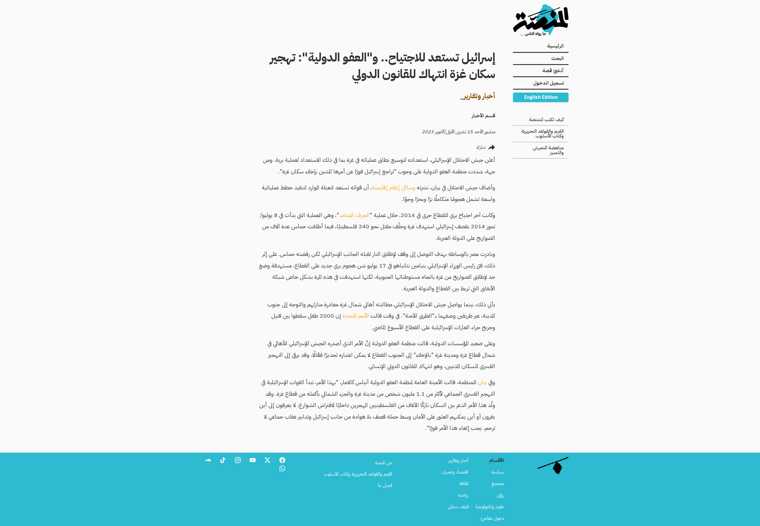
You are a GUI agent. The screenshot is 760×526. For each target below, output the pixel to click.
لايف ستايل (458, 506)
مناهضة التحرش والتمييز (548, 150)
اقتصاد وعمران (454, 472)
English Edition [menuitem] (541, 97)
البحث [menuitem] (557, 58)
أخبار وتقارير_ (477, 96)
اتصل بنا (385, 485)
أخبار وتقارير (458, 460)
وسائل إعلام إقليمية (393, 187)
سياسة (497, 472)
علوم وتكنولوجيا (490, 506)
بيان (482, 382)
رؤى (500, 495)
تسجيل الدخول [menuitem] (548, 83)
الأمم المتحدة (356, 315)
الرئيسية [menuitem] (555, 46)
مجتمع (497, 483)
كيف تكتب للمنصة (546, 119)
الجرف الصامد (354, 215)
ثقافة (463, 483)
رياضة (463, 495)
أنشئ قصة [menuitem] (553, 70)
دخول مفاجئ (492, 518)
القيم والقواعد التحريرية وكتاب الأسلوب (542, 134)
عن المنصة (383, 462)
